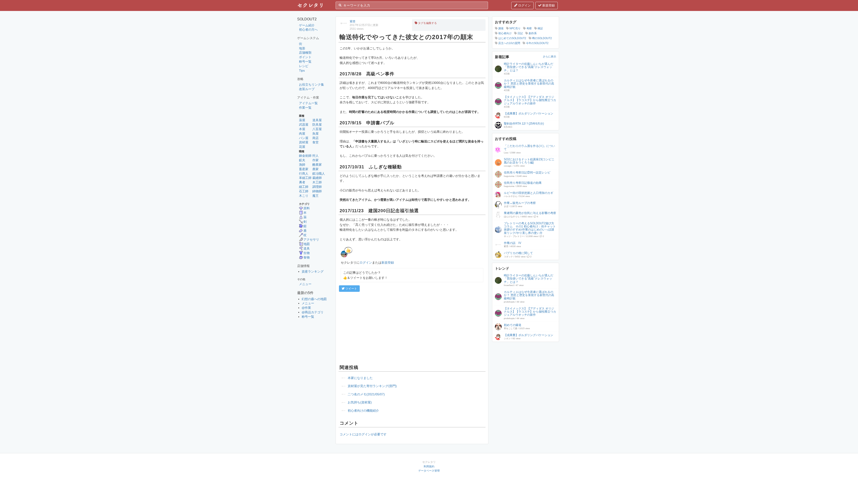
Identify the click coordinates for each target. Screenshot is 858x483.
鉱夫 (302, 160)
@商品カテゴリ (313, 312)
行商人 (303, 173)
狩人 (315, 155)
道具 (306, 248)
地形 (302, 48)
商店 (315, 138)
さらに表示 (549, 56)
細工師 (303, 187)
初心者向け (505, 33)
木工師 (317, 182)
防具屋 (317, 124)
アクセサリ (311, 239)
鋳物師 (317, 191)
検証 (540, 28)
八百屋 (317, 129)
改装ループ (307, 89)
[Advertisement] (412, 327)
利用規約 (429, 466)
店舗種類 (305, 52)
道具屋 (317, 120)
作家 (315, 160)
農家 (315, 169)
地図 (306, 244)
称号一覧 (305, 61)
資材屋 (303, 142)
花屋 (302, 146)
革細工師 (305, 178)
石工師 (303, 191)
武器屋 (303, 124)
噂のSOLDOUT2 (541, 38)
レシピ (303, 66)
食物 (306, 257)
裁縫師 (317, 178)
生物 (306, 253)
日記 (520, 33)
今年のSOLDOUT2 (537, 43)
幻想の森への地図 (314, 299)
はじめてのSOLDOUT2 (512, 38)
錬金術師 (305, 155)
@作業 (306, 307)
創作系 (532, 33)
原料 (306, 208)
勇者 (302, 182)
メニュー (305, 284)
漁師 (302, 164)
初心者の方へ (308, 29)
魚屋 (315, 133)
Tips (302, 70)
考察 (529, 28)
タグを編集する (427, 23)
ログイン (524, 5)
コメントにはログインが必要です (363, 434)
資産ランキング (313, 271)
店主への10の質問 (509, 43)
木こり (303, 195)
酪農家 (317, 164)
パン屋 (303, 138)
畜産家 (303, 169)
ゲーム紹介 (307, 25)
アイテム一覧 (308, 103)
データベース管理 (429, 470)
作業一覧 (305, 107)
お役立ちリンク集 (311, 84)
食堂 (315, 142)
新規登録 (548, 5)
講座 (501, 28)
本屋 (302, 129)
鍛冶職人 (318, 173)
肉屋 (302, 133)
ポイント (305, 57)
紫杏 (352, 21)
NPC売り (515, 28)
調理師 (317, 187)
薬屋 (302, 120)
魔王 (315, 195)
